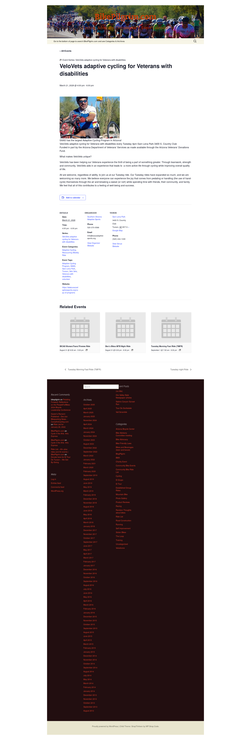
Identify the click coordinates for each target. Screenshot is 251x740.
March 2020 (88, 467)
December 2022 (90, 447)
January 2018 (89, 526)
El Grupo (119, 480)
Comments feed (57, 487)
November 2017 (90, 534)
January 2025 (89, 416)
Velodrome (120, 548)
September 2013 (90, 706)
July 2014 (87, 675)
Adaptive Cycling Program (69, 264)
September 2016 (90, 581)
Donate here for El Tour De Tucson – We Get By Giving (60, 460)
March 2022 (88, 455)
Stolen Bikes (121, 532)
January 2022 (89, 459)
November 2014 (90, 659)
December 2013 (90, 695)
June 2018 (87, 510)
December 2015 (90, 616)
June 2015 (87, 636)
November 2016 (90, 573)
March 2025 (88, 412)
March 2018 (88, 522)
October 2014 (89, 663)
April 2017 (87, 553)
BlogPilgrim (120, 453)
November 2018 (90, 502)
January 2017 (89, 565)
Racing (119, 506)
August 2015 (88, 632)
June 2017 (87, 546)
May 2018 (87, 514)
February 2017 (89, 561)
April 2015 (87, 640)
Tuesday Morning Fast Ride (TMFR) (167, 346)
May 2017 (87, 549)
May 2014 (87, 679)
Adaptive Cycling (69, 250)
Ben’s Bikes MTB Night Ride (117, 346)
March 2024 (88, 428)
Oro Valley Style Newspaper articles (124, 396)
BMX (118, 457)
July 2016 (87, 589)
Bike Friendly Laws (123, 443)
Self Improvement (123, 528)
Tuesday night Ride (179, 369)
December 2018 (90, 498)
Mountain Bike (122, 494)
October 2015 (89, 624)
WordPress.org (57, 491)
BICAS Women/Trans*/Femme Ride (75, 346)
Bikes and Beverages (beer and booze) (124, 448)
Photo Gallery (121, 498)
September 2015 (90, 628)
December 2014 (90, 655)
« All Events (65, 50)
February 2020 (89, 471)
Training (119, 540)
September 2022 (90, 451)
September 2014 (90, 667)
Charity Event (121, 461)
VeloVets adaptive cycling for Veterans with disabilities (70, 239)
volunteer (66, 279)
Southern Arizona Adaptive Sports (94, 218)
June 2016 (87, 593)
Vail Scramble (121, 412)
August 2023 (88, 443)
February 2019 (89, 495)
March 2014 (88, 683)
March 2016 (88, 604)
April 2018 (87, 518)
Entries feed (56, 483)
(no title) (119, 391)
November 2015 (90, 620)
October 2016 (89, 577)
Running (119, 524)
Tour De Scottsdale (124, 408)
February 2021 (89, 463)
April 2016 (87, 600)
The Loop (120, 536)
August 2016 (88, 585)
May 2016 (87, 597)
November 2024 (90, 420)
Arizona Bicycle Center (125, 429)
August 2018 (88, 506)
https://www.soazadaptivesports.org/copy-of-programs (70, 290)
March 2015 (88, 644)
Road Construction (123, 520)
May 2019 (87, 487)
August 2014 (88, 671)
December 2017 (90, 530)
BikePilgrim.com (57, 431)
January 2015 (89, 652)
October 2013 (89, 703)
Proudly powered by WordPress (105, 726)
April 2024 (87, 424)
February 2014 (89, 687)
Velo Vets (73, 271)
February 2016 (89, 608)
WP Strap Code (152, 726)
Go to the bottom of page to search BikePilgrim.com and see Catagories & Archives (89, 41)
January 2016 (89, 612)
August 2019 (88, 479)
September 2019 (90, 475)
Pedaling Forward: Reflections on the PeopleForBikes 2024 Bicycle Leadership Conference (60, 404)
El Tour (119, 484)
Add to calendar (73, 197)
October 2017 (89, 538)
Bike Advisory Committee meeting (124, 434)
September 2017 (90, 542)
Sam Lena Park (68, 268)
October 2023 (89, 440)
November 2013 (90, 699)
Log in (53, 479)
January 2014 (89, 691)
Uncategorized (122, 544)
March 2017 (88, 557)
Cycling (119, 476)
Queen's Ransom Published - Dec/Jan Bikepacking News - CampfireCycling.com (60, 418)
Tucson (65, 271)
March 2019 (88, 491)
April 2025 (87, 408)
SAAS (72, 266)
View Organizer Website (93, 244)
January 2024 (89, 432)
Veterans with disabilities (67, 275)
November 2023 (90, 436)
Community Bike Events (125, 465)
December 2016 (90, 569)
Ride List (119, 516)
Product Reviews (123, 502)
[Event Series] (86, 350)
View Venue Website (117, 245)
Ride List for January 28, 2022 (58, 425)
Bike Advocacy (122, 439)
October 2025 (89, 404)
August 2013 (88, 710)
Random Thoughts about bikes (123, 511)
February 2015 (89, 648)
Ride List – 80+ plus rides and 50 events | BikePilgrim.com (59, 452)
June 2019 (87, 483)
